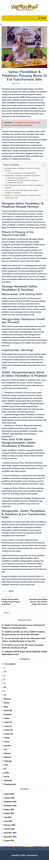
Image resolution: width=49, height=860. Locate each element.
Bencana (7, 699)
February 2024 (9, 825)
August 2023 (9, 840)
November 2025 (10, 805)
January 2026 (9, 797)
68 (5, 687)
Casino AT (8, 722)
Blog (6, 706)
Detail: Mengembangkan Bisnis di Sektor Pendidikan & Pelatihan (24, 186)
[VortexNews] (24, 7)
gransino (7, 745)
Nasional (7, 757)
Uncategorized (10, 784)
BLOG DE (8, 710)
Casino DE (8, 730)
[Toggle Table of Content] (42, 165)
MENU (43, 18)
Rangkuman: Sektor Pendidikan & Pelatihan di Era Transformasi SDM (23, 196)
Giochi (6, 741)
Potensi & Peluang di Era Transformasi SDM (21, 173)
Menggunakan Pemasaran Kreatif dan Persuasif (23, 180)
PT (5, 768)
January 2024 (9, 829)
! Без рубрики (9, 664)
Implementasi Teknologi (15, 182)
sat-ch (6, 776)
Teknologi (8, 780)
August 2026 (9, 794)
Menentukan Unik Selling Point (17, 178)
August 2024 (9, 813)
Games (7, 737)
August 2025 (9, 809)
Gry (5, 749)
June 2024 (8, 821)
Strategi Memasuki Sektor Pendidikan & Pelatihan (22, 175)
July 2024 (8, 817)
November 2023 (10, 836)
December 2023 (10, 832)
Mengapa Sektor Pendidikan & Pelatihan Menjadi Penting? (22, 169)
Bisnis (11, 591)
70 (5, 695)
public (6, 772)
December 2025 (10, 801)
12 (5, 671)
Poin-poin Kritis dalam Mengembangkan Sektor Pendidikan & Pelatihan (21, 191)
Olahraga (7, 761)
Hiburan (7, 753)
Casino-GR (8, 734)
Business (8, 714)
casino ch (8, 726)
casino (6, 718)
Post (6, 765)
